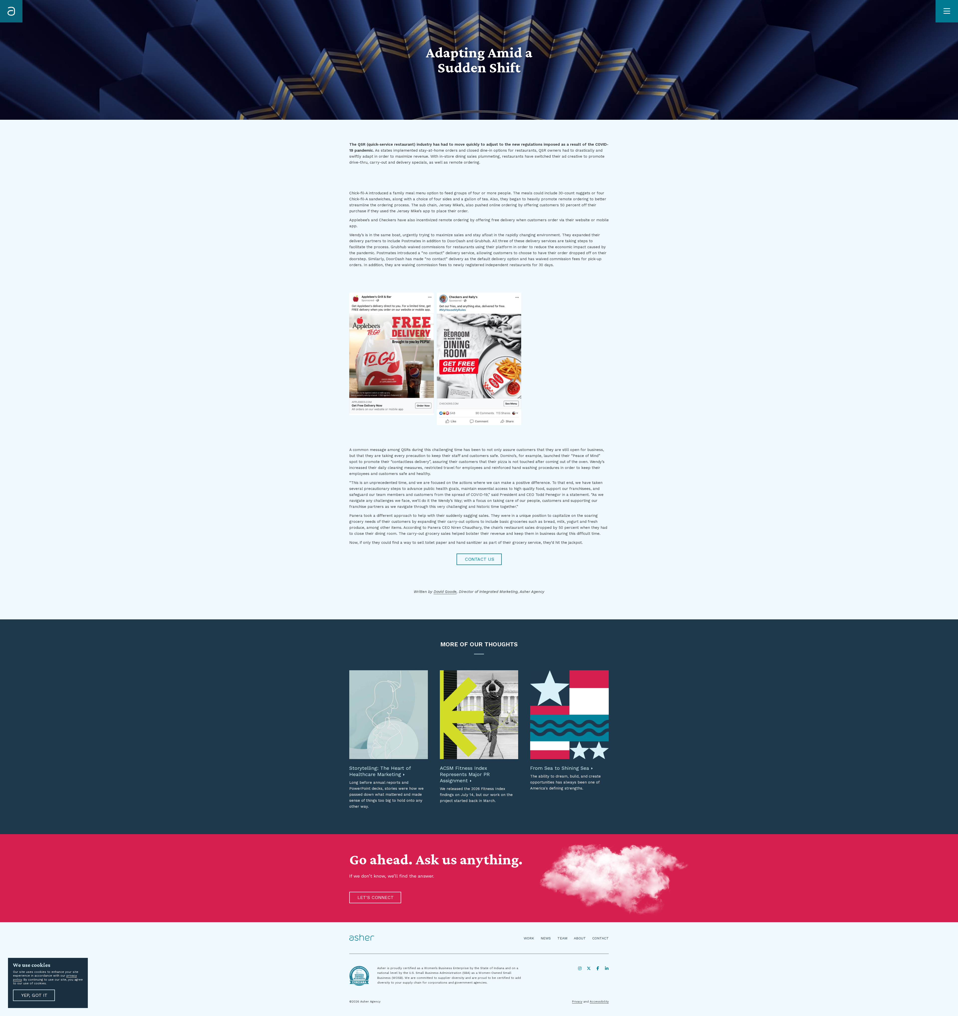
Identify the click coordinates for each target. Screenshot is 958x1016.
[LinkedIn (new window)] (606, 968)
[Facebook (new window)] (597, 968)
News (546, 938)
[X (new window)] (588, 968)
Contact (600, 938)
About (580, 938)
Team (562, 938)
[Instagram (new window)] (579, 968)
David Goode (445, 591)
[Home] (11, 11)
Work (529, 938)
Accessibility (599, 1001)
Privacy (577, 1001)
